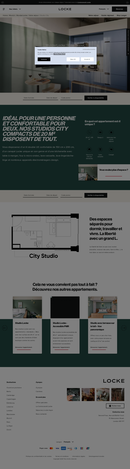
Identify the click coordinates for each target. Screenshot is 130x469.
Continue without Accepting (89, 49)
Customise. (44, 59)
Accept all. (87, 59)
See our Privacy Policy (59, 54)
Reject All (73, 59)
